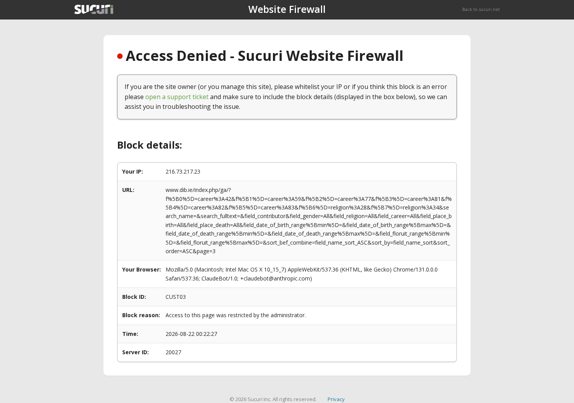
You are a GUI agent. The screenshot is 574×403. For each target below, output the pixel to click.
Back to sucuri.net (481, 9)
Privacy (336, 399)
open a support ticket (177, 96)
